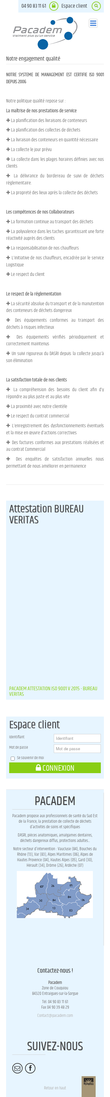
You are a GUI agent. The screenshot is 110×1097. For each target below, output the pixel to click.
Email (17, 1077)
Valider (96, 13)
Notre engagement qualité (33, 59)
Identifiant (16, 737)
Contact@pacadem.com (55, 1016)
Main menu (93, 23)
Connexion (58, 768)
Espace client (74, 6)
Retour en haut (55, 1088)
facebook (30, 1077)
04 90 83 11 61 (33, 6)
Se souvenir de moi (30, 758)
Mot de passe (18, 748)
